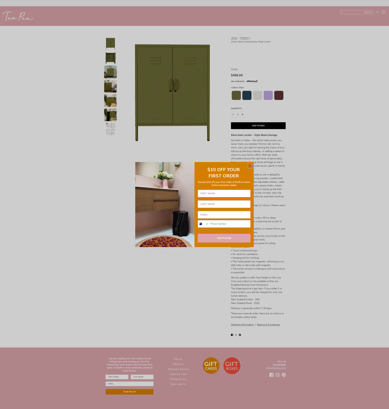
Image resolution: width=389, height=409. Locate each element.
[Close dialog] (250, 166)
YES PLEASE (224, 238)
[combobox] (203, 224)
